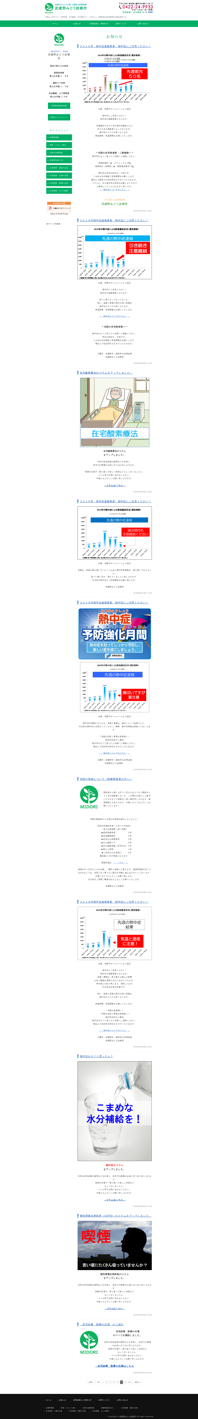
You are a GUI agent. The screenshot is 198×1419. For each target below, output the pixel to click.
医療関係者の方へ (57, 160)
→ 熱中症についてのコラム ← (114, 190)
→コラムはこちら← (115, 485)
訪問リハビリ (121, 24)
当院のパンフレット (59, 117)
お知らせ (77, 24)
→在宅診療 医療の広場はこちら (114, 1366)
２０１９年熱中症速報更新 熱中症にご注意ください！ (114, 220)
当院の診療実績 (56, 153)
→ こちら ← (121, 863)
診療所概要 (54, 137)
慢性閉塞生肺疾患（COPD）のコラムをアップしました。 (116, 1215)
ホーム (55, 24)
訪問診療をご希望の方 (99, 24)
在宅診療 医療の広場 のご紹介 (102, 1324)
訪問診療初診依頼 (59, 106)
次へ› (130, 1382)
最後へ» (138, 1382)
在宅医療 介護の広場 (59, 175)
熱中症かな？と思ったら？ (96, 1056)
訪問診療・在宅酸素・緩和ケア (66, 8)
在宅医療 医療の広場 (59, 183)
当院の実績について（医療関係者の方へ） (106, 779)
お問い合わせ (142, 24)
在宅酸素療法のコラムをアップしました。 (106, 372)
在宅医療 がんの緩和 (59, 191)
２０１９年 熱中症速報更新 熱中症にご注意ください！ (115, 46)
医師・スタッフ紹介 (58, 145)
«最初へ (91, 1382)
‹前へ (99, 1382)
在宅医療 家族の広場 (59, 168)
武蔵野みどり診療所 (127, 1416)
